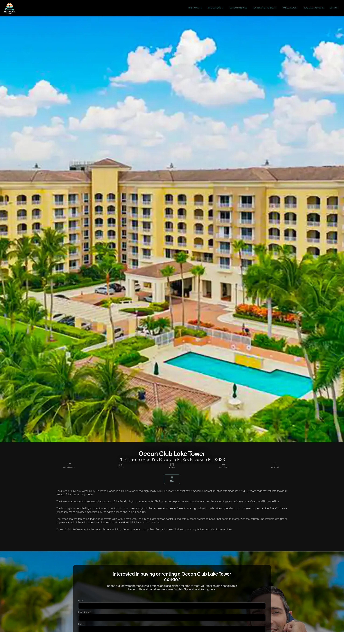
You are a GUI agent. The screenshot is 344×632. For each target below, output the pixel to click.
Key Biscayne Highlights (265, 8)
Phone (81, 624)
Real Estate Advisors (314, 8)
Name (81, 600)
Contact (334, 8)
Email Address (85, 612)
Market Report (290, 8)
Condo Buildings (238, 8)
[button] (195, 8)
